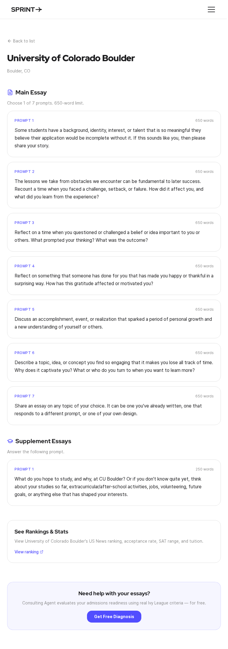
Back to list (24, 41)
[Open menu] (211, 9)
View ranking (27, 551)
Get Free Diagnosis (114, 616)
